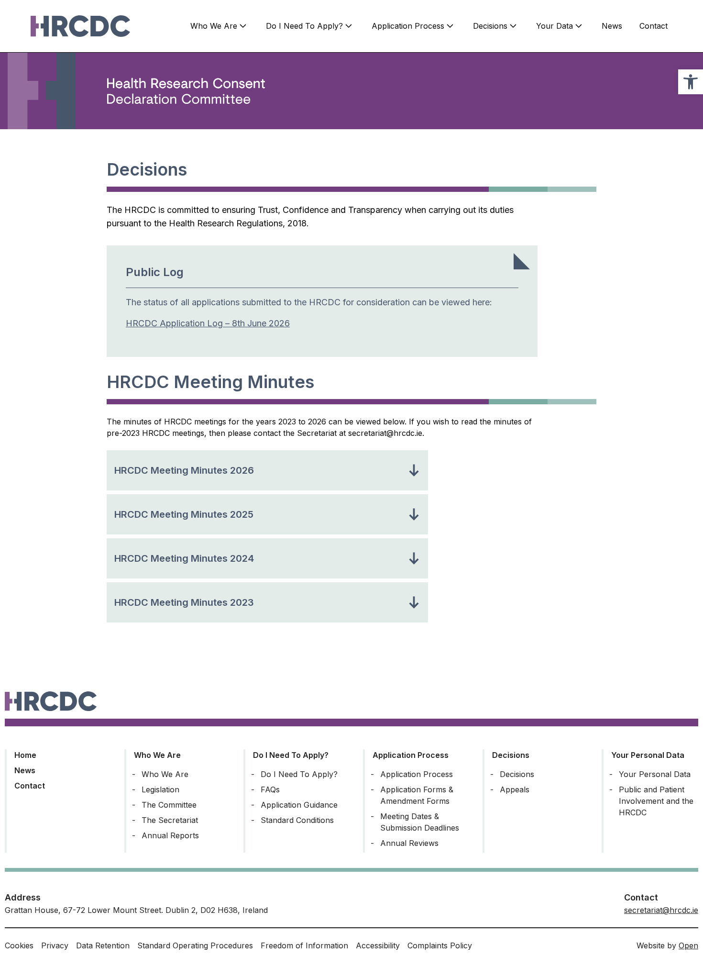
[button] (690, 81)
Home (25, 755)
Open (688, 945)
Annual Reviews (409, 843)
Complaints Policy (439, 945)
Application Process (408, 26)
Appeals (514, 789)
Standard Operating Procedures (195, 945)
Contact (653, 26)
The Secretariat (170, 820)
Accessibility (378, 945)
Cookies (19, 945)
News (612, 26)
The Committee (169, 805)
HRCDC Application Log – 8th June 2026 (208, 323)
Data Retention (103, 945)
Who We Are (213, 26)
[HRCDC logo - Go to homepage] (80, 26)
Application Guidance (299, 805)
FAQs (270, 789)
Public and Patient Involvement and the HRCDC (656, 801)
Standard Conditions (297, 820)
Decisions (490, 26)
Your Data (554, 26)
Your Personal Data (647, 755)
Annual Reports (170, 835)
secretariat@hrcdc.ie (661, 910)
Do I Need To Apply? (304, 26)
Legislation (160, 789)
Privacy (54, 945)
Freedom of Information (304, 945)
